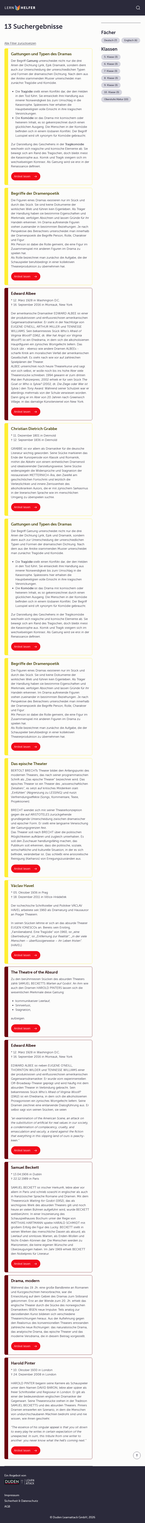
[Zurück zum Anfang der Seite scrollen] (137, 1455)
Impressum (11, 1495)
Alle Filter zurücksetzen (20, 43)
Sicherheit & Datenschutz (21, 1501)
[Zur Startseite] (20, 7)
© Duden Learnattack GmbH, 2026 (72, 1517)
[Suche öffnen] (138, 7)
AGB (7, 1506)
